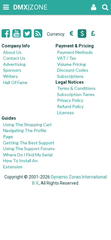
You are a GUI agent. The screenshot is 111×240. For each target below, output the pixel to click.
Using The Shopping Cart (27, 124)
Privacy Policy (70, 100)
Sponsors (12, 70)
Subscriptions (70, 76)
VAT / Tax (66, 58)
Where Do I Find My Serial (27, 154)
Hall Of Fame (15, 82)
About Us (12, 52)
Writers (10, 76)
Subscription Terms (76, 94)
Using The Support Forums (29, 148)
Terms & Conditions (76, 88)
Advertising (14, 64)
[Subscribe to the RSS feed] (38, 33)
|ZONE (19, 7)
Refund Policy (70, 106)
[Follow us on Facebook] (6, 33)
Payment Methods (75, 52)
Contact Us (14, 58)
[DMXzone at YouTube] (16, 33)
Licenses (65, 112)
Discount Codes (72, 70)
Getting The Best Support (28, 142)
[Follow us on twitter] (27, 33)
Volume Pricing (71, 64)
